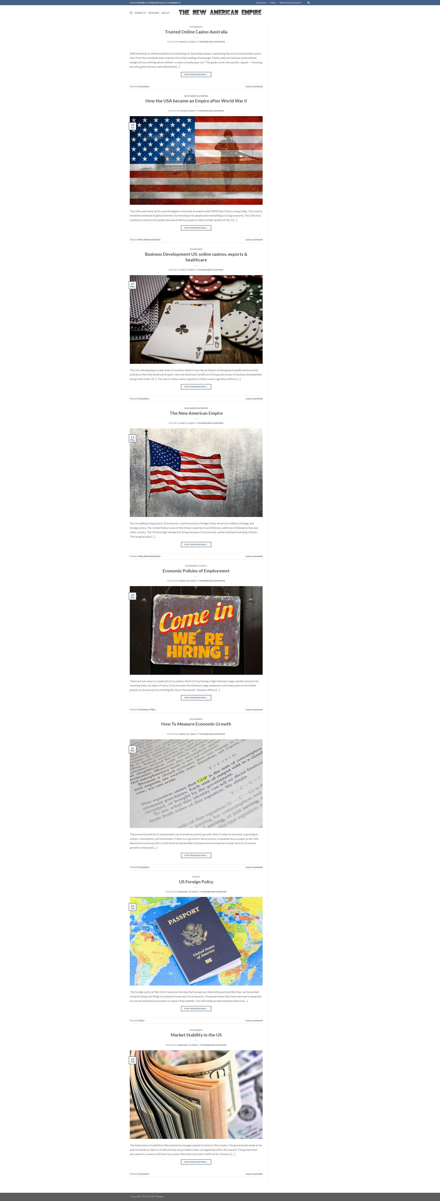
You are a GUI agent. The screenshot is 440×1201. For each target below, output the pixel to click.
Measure (153, 13)
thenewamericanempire (212, 42)
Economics (261, 2)
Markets (140, 13)
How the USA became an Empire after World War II (196, 100)
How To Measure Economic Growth (196, 723)
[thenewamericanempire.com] (220, 13)
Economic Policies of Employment (196, 570)
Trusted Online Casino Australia (196, 31)
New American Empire (290, 2)
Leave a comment (254, 86)
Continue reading (196, 74)
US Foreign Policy (196, 881)
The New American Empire (196, 413)
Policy (273, 2)
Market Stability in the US (196, 1034)
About (166, 13)
